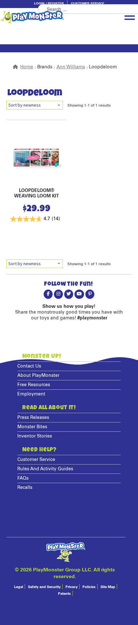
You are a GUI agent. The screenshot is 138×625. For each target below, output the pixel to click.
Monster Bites (32, 427)
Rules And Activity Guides (45, 469)
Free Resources (33, 385)
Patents (64, 593)
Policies (89, 587)
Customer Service (87, 3)
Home (26, 67)
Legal (18, 587)
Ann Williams (70, 67)
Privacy (71, 587)
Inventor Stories (34, 436)
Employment (31, 394)
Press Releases (33, 417)
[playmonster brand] (49, 17)
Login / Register (49, 3)
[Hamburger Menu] (129, 16)
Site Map (107, 587)
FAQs (23, 478)
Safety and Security (44, 587)
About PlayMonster (38, 375)
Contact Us (29, 366)
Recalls (24, 487)
